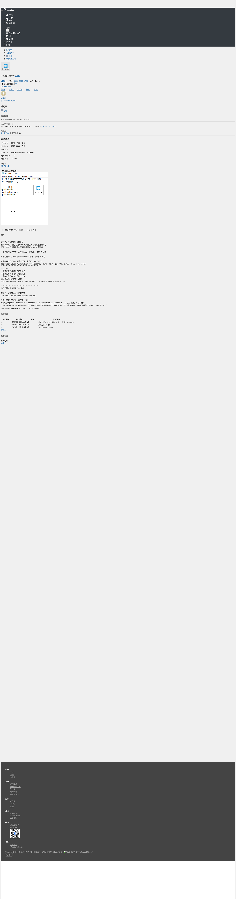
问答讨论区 (14, 813)
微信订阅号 (14, 827)
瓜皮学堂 (14, 794)
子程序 (12, 804)
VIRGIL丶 (4, 81)
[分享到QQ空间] (8, 166)
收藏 (4, 131)
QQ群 (14, 818)
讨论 (19, 90)
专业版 (11, 23)
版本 (11, 90)
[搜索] (8, 30)
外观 (12, 807)
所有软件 (10, 53)
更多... (3, 330)
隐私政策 (13, 845)
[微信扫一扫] (5, 166)
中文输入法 (11, 59)
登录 (10, 42)
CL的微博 (15, 825)
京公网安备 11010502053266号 (80, 852)
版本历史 (13, 792)
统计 (28, 90)
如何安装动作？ (6, 87)
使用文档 (13, 784)
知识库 (12, 789)
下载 (10, 18)
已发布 (17, 76)
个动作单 (5, 133)
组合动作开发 (15, 787)
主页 (10, 15)
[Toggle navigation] (2, 10)
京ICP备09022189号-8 (52, 852)
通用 (5, 111)
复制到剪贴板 (8, 84)
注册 (8, 45)
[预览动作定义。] (16, 84)
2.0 (10, 20)
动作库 (9, 50)
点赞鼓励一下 (8, 124)
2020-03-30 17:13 (21, 81)
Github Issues (15, 816)
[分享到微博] (2, 166)
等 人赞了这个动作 (48, 126)
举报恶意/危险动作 (10, 171)
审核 (36, 90)
